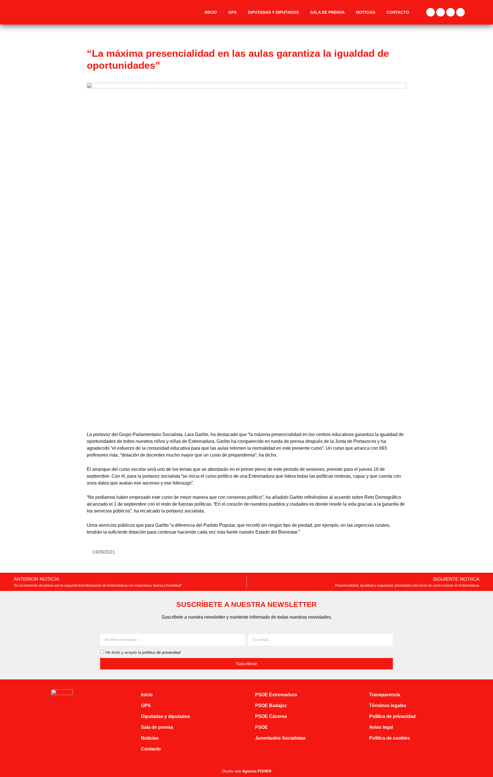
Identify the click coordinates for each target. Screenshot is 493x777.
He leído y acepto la (143, 652)
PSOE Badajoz (271, 705)
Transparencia (384, 694)
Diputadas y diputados (273, 12)
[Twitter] (440, 12)
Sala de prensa (327, 12)
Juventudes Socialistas (280, 738)
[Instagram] (450, 12)
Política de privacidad (392, 716)
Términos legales (387, 705)
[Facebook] (430, 12)
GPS (232, 12)
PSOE (261, 727)
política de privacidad (161, 652)
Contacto (398, 12)
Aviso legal (381, 727)
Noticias (365, 12)
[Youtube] (460, 12)
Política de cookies (389, 738)
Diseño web (246, 771)
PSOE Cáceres (271, 716)
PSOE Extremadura (276, 694)
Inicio (211, 12)
